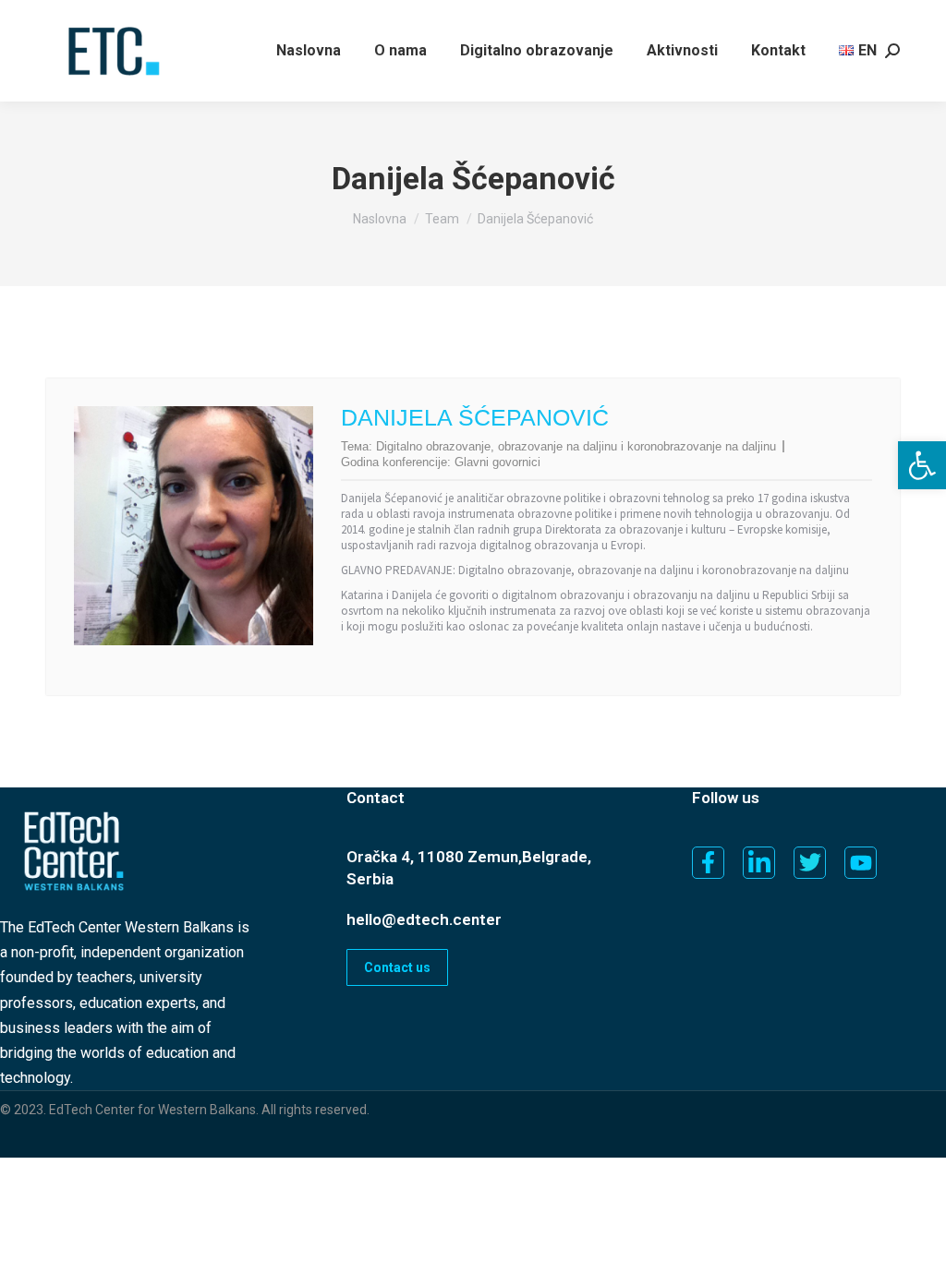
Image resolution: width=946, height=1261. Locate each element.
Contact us (397, 967)
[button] (922, 465)
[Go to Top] (918, 1233)
